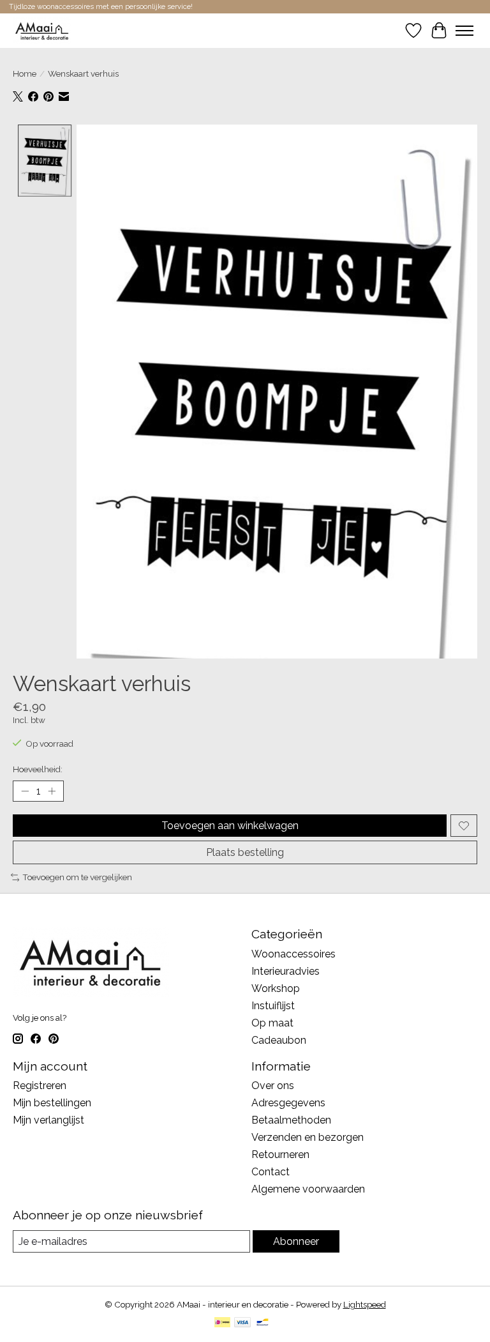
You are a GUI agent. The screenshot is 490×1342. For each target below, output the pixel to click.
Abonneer (296, 1241)
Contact (270, 1172)
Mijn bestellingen (52, 1103)
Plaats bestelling (245, 852)
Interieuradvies (285, 971)
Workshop (275, 988)
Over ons (272, 1085)
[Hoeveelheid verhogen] (51, 791)
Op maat (272, 1023)
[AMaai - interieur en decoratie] (42, 30)
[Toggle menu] (464, 30)
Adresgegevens (288, 1103)
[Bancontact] (263, 1323)
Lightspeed (364, 1304)
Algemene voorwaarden (308, 1189)
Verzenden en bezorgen (307, 1137)
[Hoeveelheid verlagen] (25, 791)
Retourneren (280, 1154)
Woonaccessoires (293, 954)
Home (24, 73)
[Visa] (242, 1323)
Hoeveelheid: (38, 769)
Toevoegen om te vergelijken (77, 877)
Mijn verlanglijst (48, 1120)
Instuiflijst (273, 1006)
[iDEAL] (222, 1323)
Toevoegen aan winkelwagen (230, 826)
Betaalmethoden (291, 1120)
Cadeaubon (278, 1040)
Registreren (39, 1085)
